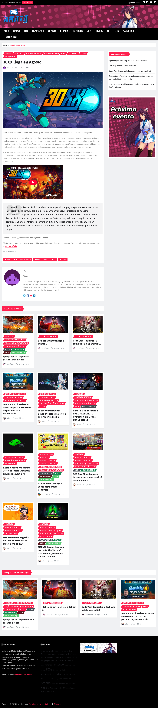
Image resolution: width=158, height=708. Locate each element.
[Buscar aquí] (155, 31)
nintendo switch (42, 259)
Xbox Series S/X (59, 688)
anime (58, 651)
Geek (116, 31)
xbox (73, 683)
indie (75, 657)
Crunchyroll (60, 654)
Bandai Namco (47, 654)
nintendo (48, 665)
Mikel (9, 418)
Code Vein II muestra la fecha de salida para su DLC (87, 342)
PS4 (43, 678)
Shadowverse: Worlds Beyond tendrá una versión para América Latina (52, 413)
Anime (90, 31)
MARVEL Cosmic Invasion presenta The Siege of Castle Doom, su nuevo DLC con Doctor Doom (52, 552)
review (47, 679)
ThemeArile (58, 704)
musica (75, 661)
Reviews (16, 31)
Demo (66, 654)
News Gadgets (45, 704)
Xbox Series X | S (50, 691)
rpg (57, 679)
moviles (70, 661)
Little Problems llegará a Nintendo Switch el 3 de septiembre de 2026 (16, 540)
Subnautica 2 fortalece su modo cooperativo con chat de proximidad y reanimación (17, 409)
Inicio (6, 31)
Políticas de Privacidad (23, 675)
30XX (8, 259)
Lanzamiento (61, 660)
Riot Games (52, 679)
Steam (63, 259)
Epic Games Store (51, 657)
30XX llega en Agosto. (18, 45)
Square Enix (66, 679)
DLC (69, 654)
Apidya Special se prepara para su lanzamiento (16, 358)
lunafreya (10, 364)
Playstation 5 (64, 674)
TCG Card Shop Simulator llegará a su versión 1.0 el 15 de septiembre (87, 477)
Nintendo (52, 31)
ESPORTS (61, 657)
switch (53, 684)
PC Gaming (65, 31)
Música (99, 31)
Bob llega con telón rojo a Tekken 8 (123, 66)
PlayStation (38, 31)
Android (52, 651)
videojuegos (66, 683)
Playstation (63, 670)
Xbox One (47, 687)
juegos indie (49, 660)
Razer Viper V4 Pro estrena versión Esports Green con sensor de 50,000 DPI (17, 470)
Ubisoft (58, 683)
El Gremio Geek (10, 37)
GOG (71, 657)
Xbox (26, 31)
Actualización (45, 651)
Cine (109, 31)
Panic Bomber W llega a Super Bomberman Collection (50, 486)
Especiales (78, 31)
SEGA (60, 679)
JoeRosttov (46, 494)
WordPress (33, 704)
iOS (42, 660)
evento (67, 657)
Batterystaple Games (23, 259)
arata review (67, 651)
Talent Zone (128, 31)
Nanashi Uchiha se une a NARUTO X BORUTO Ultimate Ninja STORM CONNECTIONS (85, 415)
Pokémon (74, 675)
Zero (8, 68)
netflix (42, 665)
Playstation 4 (48, 674)
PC (55, 259)
